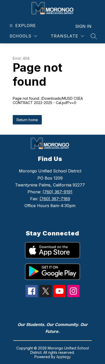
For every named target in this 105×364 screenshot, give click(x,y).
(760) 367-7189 (55, 198)
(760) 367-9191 (57, 191)
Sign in (83, 26)
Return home (27, 120)
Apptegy (63, 357)
